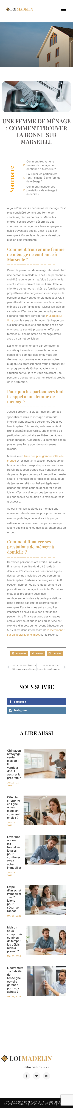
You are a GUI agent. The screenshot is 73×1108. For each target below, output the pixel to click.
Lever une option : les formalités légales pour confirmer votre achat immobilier (14, 852)
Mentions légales (42, 1104)
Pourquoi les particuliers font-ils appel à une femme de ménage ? (43, 177)
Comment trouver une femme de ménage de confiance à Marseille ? (41, 165)
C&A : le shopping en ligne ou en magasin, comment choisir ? (13, 807)
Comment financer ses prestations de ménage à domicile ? (41, 190)
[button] (64, 9)
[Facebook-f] (26, 1076)
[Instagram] (46, 1076)
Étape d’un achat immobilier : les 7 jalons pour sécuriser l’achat (14, 898)
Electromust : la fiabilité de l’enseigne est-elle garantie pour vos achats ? (15, 979)
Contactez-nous (15, 1104)
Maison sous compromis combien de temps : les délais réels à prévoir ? (14, 939)
